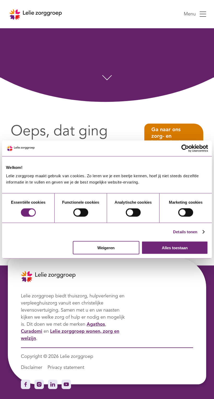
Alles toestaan (175, 247)
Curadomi (31, 331)
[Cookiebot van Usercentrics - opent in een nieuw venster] (185, 148)
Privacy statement (65, 367)
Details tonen (185, 232)
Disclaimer (31, 367)
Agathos (96, 324)
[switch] (80, 212)
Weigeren (106, 247)
